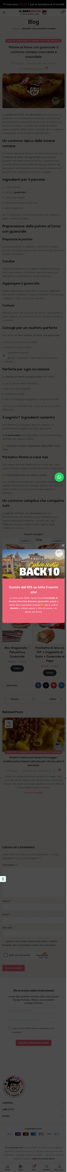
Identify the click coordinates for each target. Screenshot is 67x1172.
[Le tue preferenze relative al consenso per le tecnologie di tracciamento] (3, 879)
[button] (59, 477)
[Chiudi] (63, 545)
